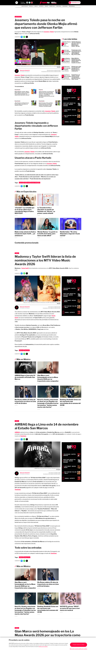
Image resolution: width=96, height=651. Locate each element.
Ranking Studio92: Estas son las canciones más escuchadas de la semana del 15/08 (70, 402)
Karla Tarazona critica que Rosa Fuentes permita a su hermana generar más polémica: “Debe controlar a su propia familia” (46, 104)
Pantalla (31, 6)
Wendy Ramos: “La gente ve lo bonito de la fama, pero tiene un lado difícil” (47, 234)
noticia (28, 182)
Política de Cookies (43, 646)
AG (39, 182)
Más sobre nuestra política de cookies (78, 648)
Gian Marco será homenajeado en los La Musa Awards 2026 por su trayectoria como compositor (48, 378)
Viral (25, 182)
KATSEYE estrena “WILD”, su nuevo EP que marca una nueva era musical (70, 608)
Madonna (21, 350)
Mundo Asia (52, 6)
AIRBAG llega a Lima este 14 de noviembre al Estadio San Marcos (25, 377)
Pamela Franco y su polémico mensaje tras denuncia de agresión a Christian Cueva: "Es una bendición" (76, 77)
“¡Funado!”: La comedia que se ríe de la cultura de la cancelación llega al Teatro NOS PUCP (24, 210)
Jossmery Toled (19, 75)
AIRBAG (21, 557)
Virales (46, 6)
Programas (65, 6)
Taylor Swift (25, 268)
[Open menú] (16, 2)
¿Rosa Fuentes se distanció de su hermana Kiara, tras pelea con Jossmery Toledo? (22, 104)
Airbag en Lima (27, 557)
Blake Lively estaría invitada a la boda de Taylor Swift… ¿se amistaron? (25, 234)
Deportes (41, 6)
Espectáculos (24, 6)
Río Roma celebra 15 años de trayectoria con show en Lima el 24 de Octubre (25, 401)
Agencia (21, 182)
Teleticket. (23, 436)
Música (16, 253)
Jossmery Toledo (34, 182)
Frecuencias (72, 6)
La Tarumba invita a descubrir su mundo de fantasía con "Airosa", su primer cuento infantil (46, 210)
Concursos (58, 6)
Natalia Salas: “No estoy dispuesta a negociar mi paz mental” (70, 234)
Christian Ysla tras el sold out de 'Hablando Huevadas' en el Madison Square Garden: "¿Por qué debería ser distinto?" (76, 44)
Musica (36, 6)
